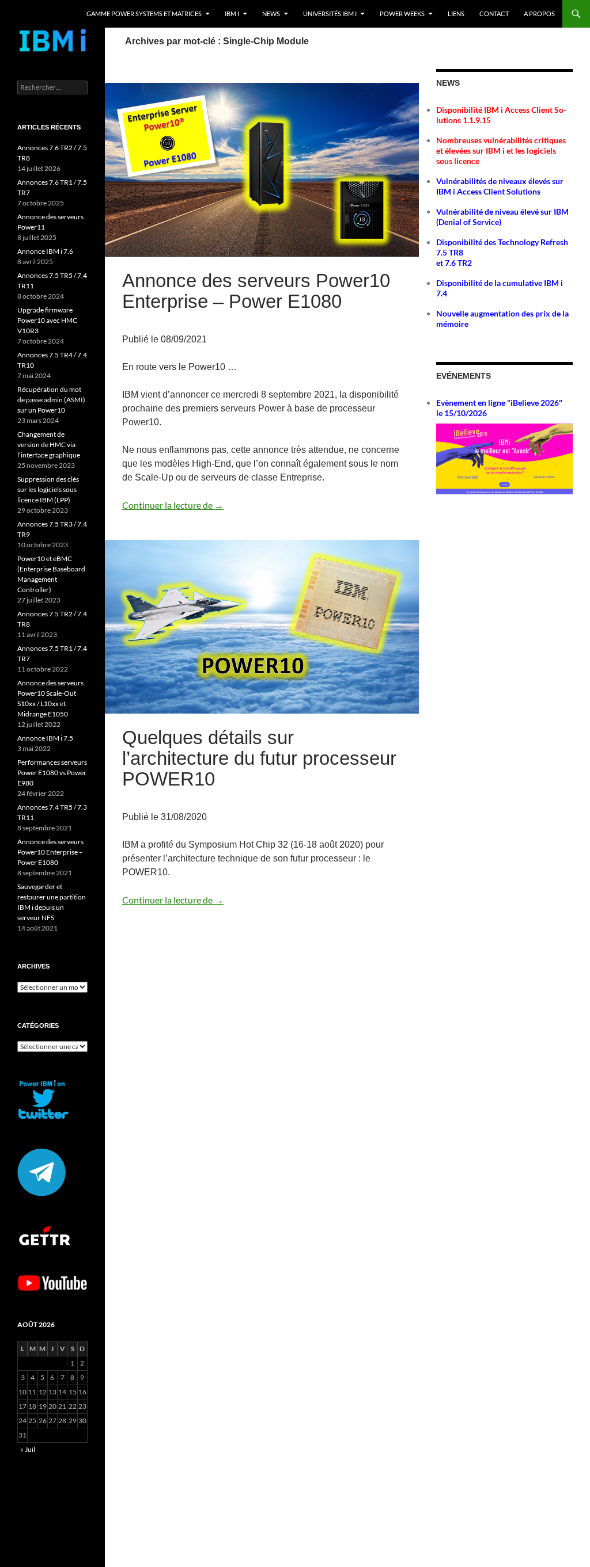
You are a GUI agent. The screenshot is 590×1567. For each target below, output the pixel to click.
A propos (539, 13)
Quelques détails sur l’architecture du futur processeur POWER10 (259, 758)
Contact (494, 13)
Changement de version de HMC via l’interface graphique (48, 444)
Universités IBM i (330, 13)
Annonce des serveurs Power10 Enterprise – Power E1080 (256, 291)
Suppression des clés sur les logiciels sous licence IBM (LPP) (48, 489)
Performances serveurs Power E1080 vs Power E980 (52, 772)
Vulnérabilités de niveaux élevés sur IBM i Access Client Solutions (499, 186)
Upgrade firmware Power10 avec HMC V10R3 (47, 320)
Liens (456, 13)
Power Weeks (402, 13)
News (271, 13)
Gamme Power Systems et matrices (144, 13)
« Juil (27, 1449)
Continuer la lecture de (173, 505)
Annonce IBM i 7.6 (45, 251)
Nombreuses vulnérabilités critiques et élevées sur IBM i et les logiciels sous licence (501, 150)
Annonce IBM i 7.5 (45, 738)
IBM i (232, 13)
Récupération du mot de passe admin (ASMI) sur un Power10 (51, 399)
